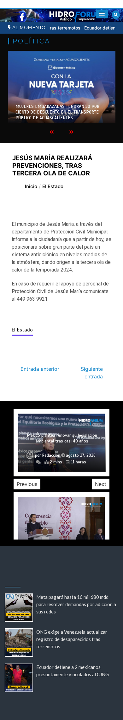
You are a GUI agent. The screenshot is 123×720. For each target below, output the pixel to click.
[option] (61, 87)
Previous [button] (27, 484)
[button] (102, 14)
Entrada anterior (39, 369)
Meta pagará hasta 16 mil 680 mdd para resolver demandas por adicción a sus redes (76, 604)
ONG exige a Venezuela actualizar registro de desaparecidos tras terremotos (71, 639)
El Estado (22, 330)
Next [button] (100, 484)
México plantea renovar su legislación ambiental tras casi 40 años (62, 438)
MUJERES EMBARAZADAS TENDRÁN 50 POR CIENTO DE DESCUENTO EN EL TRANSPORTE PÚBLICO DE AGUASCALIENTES (57, 112)
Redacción (51, 455)
